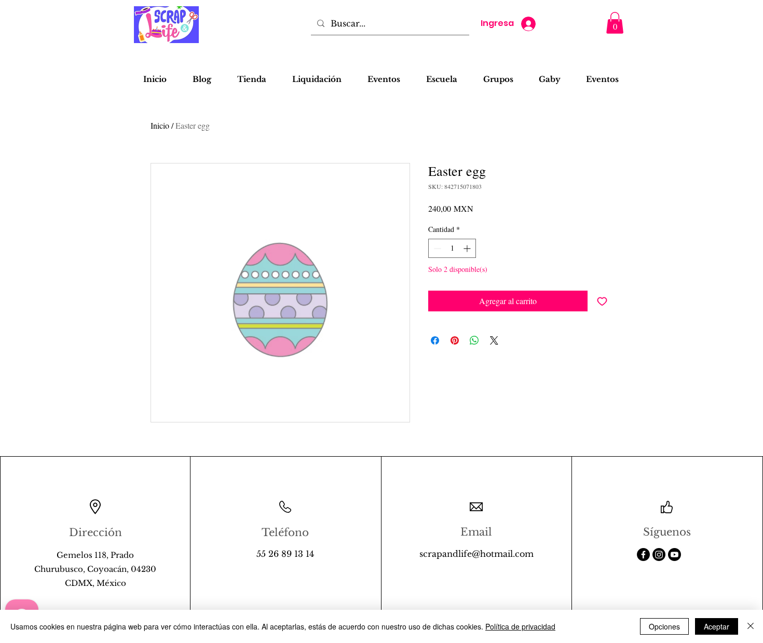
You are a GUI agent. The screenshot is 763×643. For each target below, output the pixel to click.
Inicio (160, 125)
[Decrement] (436, 248)
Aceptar (716, 626)
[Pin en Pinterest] (454, 340)
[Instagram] (658, 554)
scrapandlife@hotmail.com (476, 554)
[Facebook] (643, 554)
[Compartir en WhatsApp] (474, 340)
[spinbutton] (452, 248)
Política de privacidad (520, 626)
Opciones (664, 626)
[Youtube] (674, 554)
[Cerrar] (750, 626)
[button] (615, 23)
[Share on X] (494, 340)
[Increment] (467, 248)
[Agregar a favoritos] (602, 301)
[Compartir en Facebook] (435, 340)
